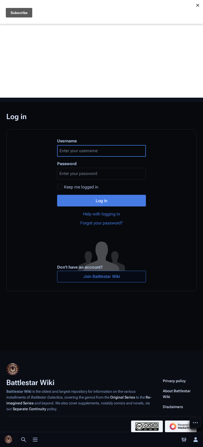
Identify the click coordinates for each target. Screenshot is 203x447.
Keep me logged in (81, 186)
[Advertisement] (101, 61)
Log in (101, 200)
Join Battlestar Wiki (101, 276)
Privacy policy (174, 381)
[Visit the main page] (8, 439)
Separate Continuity (29, 409)
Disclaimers (173, 407)
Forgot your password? (101, 222)
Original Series (122, 397)
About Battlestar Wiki (177, 394)
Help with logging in (101, 213)
